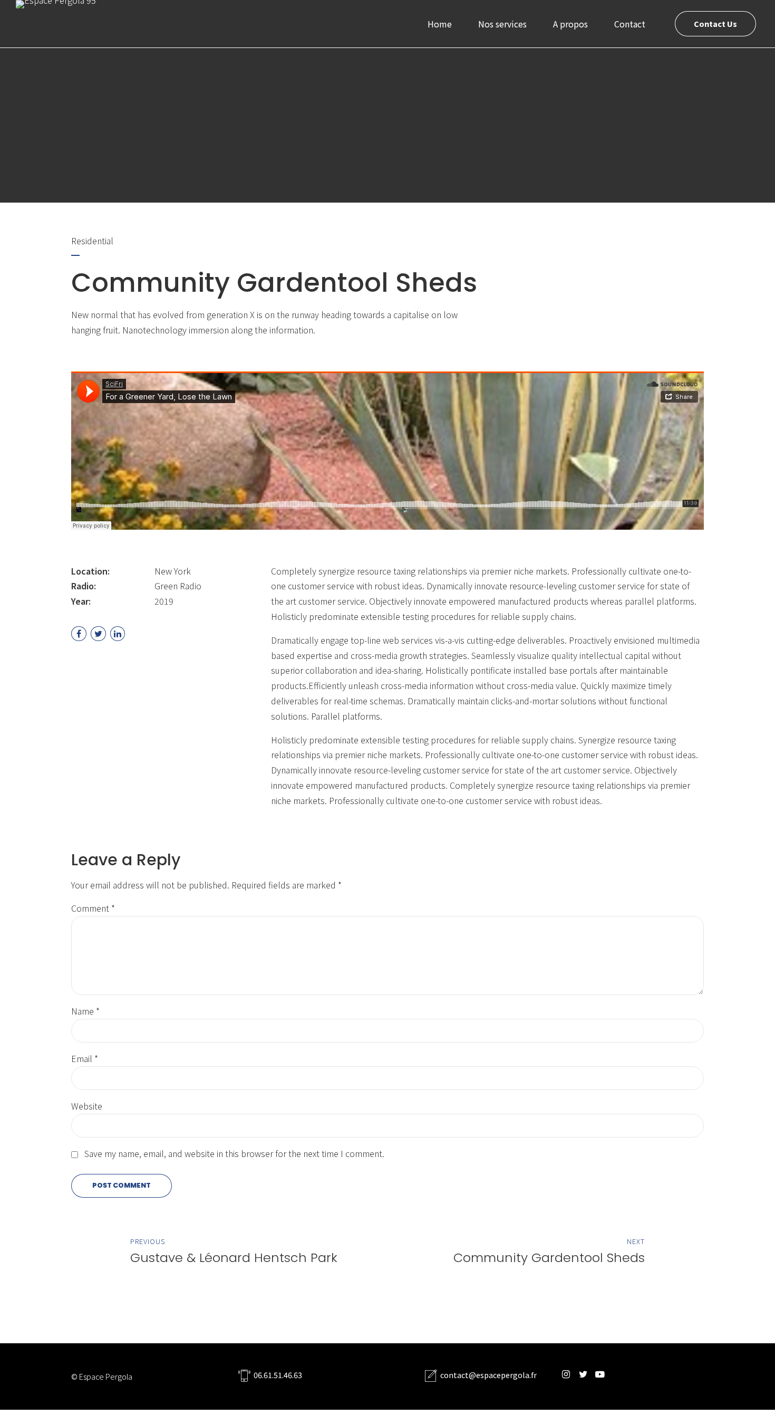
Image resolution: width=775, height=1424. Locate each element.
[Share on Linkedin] (117, 634)
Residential (92, 240)
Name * (85, 1011)
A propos (570, 23)
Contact (629, 23)
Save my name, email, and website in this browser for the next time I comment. (234, 1153)
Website (86, 1106)
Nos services (502, 23)
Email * (84, 1058)
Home (440, 23)
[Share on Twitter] (98, 634)
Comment (93, 908)
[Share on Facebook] (78, 634)
